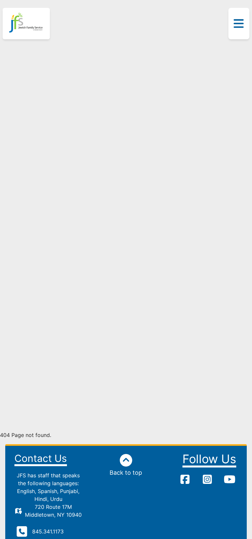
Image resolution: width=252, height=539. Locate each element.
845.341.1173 (48, 531)
